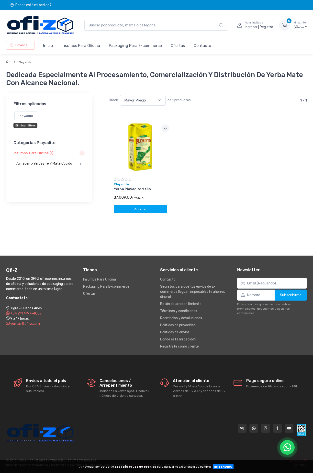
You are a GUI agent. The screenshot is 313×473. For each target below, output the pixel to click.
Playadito (25, 62)
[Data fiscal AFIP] (301, 430)
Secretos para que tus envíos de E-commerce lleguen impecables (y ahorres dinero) (192, 291)
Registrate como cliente (179, 346)
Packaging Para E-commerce (135, 45)
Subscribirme (291, 295)
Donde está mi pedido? (33, 5)
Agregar (140, 209)
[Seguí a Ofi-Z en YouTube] (289, 428)
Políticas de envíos (175, 332)
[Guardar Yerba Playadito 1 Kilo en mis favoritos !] (165, 128)
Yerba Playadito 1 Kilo (132, 189)
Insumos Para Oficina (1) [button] (33, 153)
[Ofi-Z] (40, 25)
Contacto (202, 45)
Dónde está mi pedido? (178, 339)
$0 (300, 25)
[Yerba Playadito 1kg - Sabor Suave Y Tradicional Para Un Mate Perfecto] (140, 147)
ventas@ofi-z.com (25, 324)
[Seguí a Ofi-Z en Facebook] (277, 428)
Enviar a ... (23, 45)
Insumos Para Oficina (81, 45)
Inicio (48, 45)
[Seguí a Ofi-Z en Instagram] (265, 428)
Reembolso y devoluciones (181, 318)
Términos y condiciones (178, 311)
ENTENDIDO (223, 466)
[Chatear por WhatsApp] (287, 447)
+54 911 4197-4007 (26, 313)
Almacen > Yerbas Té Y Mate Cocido (48, 163)
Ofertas (178, 45)
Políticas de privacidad (178, 325)
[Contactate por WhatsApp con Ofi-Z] (253, 428)
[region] (49, 170)
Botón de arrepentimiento (180, 304)
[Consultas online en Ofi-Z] (242, 428)
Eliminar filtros (25, 125)
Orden (113, 100)
